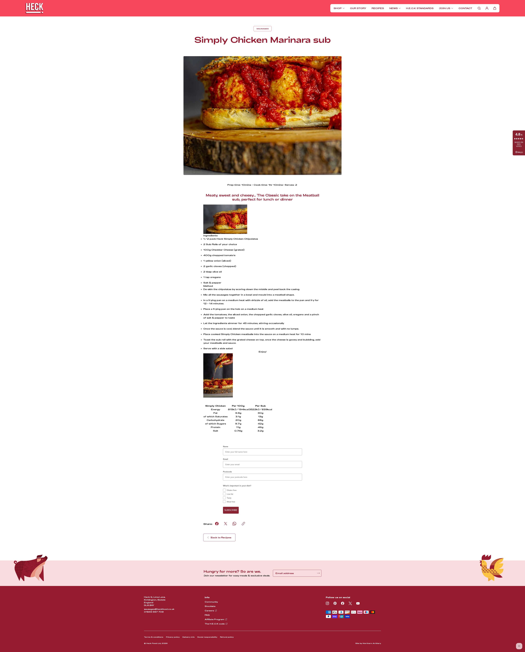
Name (225, 446)
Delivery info (188, 637)
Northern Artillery (372, 643)
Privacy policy (173, 637)
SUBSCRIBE (230, 510)
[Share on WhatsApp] (234, 523)
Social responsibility (207, 637)
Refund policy (227, 637)
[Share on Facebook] (217, 523)
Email (225, 459)
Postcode (227, 472)
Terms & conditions (153, 637)
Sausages (262, 29)
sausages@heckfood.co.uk (159, 609)
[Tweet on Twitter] (225, 523)
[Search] (479, 8)
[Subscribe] (318, 573)
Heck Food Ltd (153, 643)
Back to (221, 537)
